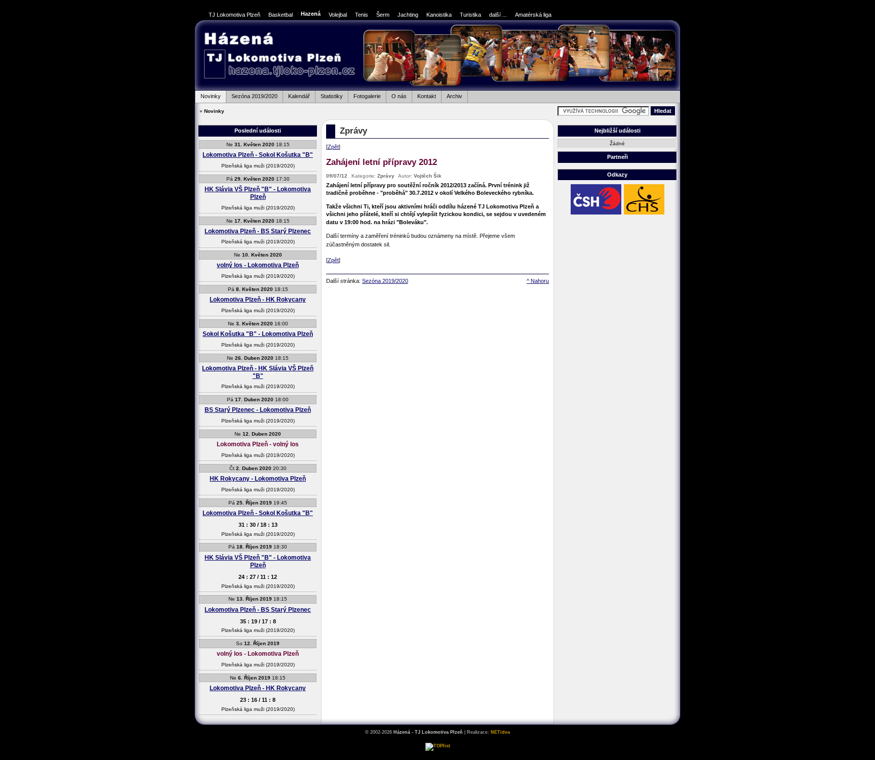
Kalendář (296, 95)
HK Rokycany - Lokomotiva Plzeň (258, 479)
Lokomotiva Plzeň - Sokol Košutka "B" (258, 155)
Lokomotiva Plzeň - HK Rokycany (258, 300)
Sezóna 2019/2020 (251, 95)
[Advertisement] (716, 172)
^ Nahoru (538, 281)
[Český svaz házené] (596, 214)
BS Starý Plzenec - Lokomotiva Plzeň (258, 410)
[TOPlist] (437, 745)
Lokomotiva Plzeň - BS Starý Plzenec (258, 231)
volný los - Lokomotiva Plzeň (258, 265)
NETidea (500, 732)
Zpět (333, 147)
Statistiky (329, 95)
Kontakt (424, 95)
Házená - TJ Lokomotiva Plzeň (279, 56)
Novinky (208, 95)
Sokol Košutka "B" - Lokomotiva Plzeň (258, 334)
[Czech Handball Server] (644, 214)
